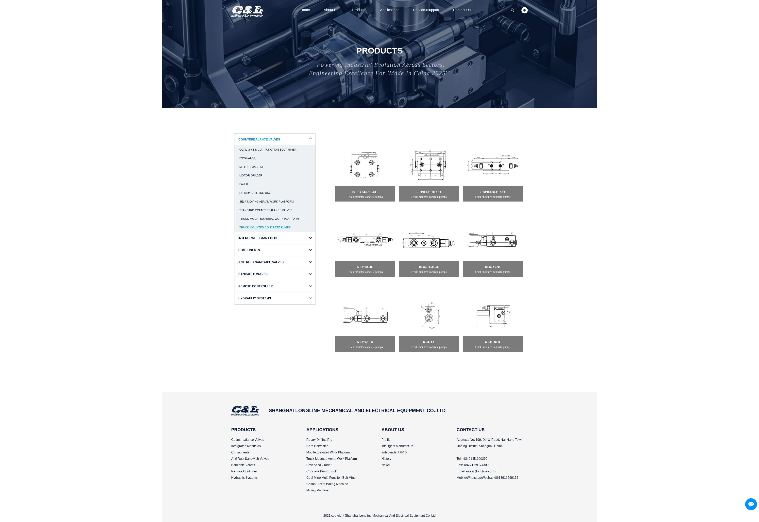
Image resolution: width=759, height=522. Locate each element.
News (385, 465)
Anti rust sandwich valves (250, 458)
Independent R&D (394, 452)
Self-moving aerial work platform (266, 201)
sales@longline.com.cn (481, 471)
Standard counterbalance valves (265, 210)
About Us (331, 10)
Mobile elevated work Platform (328, 452)
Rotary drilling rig (254, 192)
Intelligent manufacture (397, 446)
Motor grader (250, 175)
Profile (386, 439)
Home (305, 10)
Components (240, 452)
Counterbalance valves (247, 439)
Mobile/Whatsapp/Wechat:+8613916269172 (487, 477)
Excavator (247, 158)
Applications (389, 10)
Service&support (426, 10)
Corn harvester (317, 446)
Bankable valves (243, 465)
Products (359, 10)
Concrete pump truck (321, 471)
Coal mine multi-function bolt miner (267, 149)
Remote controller (244, 471)
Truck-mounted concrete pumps (265, 227)
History (386, 458)
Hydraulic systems (244, 477)
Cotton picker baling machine (327, 484)
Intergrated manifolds (246, 446)
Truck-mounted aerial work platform (269, 218)
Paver (243, 184)
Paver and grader (318, 465)
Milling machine (251, 167)
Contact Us (462, 10)
